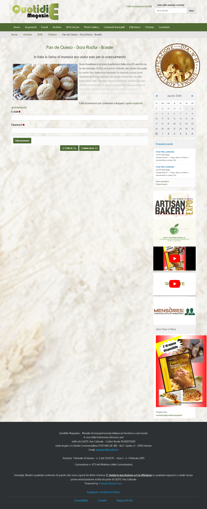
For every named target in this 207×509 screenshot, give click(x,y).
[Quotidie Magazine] (35, 11)
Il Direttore (134, 27)
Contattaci (164, 27)
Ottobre (52, 34)
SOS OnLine (72, 27)
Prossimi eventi (164, 144)
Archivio (57, 27)
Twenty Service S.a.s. (110, 483)
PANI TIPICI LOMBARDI (165, 151)
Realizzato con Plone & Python (103, 492)
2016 (40, 34)
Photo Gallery (91, 27)
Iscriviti (148, 6)
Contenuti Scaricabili (114, 27)
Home (17, 27)
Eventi (44, 27)
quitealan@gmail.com (107, 449)
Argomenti (30, 27)
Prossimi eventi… (162, 184)
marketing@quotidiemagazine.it (169, 415)
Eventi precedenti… (163, 181)
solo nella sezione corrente (171, 5)
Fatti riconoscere (135, 6)
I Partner (149, 27)
